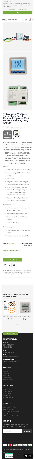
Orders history (7, 377)
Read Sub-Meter (7, 413)
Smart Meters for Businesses (11, 411)
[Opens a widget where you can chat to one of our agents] (28, 456)
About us (5, 371)
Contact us (6, 373)
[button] (16, 324)
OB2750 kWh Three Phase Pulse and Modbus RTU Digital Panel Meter (25, 316)
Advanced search (8, 379)
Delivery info (6, 389)
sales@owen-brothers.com (10, 356)
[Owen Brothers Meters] (10, 20)
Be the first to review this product (15, 128)
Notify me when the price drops (11, 250)
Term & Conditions (8, 397)
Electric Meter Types (8, 409)
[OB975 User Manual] (16, 139)
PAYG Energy (6, 395)
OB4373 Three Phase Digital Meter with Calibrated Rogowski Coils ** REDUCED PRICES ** (10, 316)
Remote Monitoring (8, 393)
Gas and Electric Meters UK (10, 415)
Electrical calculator (8, 391)
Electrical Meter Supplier (10, 407)
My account (6, 375)
